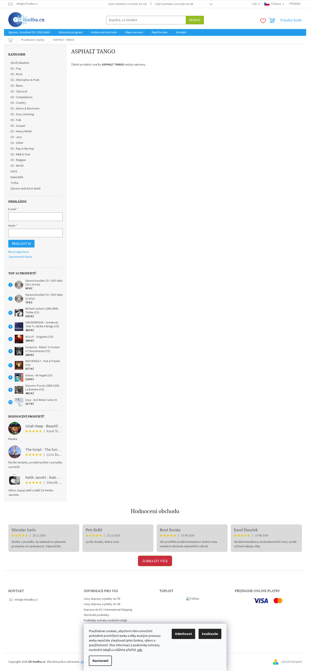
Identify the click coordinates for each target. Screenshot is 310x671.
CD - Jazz (16, 137)
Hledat (194, 20)
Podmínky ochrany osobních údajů (105, 620)
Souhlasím (210, 634)
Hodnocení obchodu (155, 511)
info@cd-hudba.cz (26, 600)
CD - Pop (15, 69)
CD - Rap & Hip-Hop (22, 149)
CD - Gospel (17, 126)
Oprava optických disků (25, 188)
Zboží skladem (19, 63)
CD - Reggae (18, 160)
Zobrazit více (155, 561)
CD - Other (16, 143)
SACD (13, 171)
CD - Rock (16, 74)
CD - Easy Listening (22, 114)
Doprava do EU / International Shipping (108, 610)
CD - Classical (18, 91)
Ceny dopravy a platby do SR (174, 4)
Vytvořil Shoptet (291, 662)
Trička (14, 183)
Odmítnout (183, 634)
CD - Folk (15, 120)
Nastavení (100, 660)
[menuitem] (29, 32)
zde (139, 650)
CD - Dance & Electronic (25, 108)
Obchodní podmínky (96, 615)
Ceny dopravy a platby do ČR (127, 4)
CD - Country (18, 103)
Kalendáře (16, 177)
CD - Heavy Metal (21, 131)
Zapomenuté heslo (20, 257)
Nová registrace (18, 252)
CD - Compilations (21, 97)
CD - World (16, 166)
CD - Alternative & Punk (24, 80)
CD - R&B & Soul (20, 154)
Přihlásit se (21, 244)
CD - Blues (16, 86)
